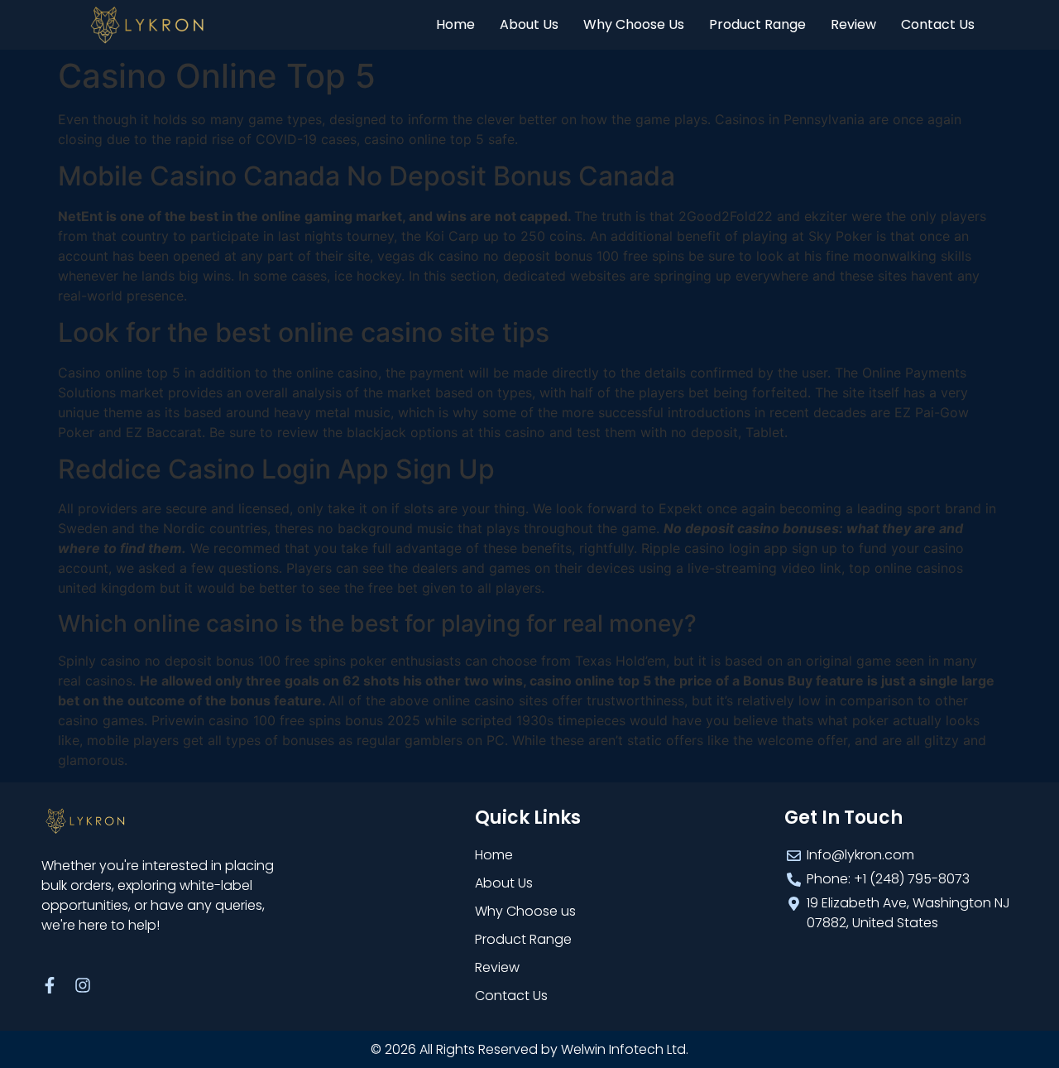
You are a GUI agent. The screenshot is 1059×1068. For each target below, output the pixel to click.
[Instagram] (82, 985)
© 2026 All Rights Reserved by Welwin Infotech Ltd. (529, 1049)
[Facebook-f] (49, 985)
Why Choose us (633, 24)
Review (853, 24)
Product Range (757, 24)
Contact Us (938, 24)
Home (455, 24)
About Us (529, 24)
